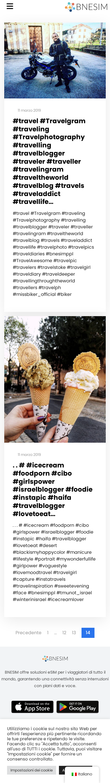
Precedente (28, 633)
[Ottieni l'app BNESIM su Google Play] (77, 707)
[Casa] (86, 7)
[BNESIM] (55, 658)
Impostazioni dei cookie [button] (31, 770)
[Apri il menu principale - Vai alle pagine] (10, 6)
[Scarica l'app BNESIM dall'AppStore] (32, 707)
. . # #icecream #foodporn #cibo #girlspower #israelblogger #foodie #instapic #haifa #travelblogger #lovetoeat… (53, 489)
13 (74, 633)
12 (64, 633)
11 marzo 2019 (29, 110)
